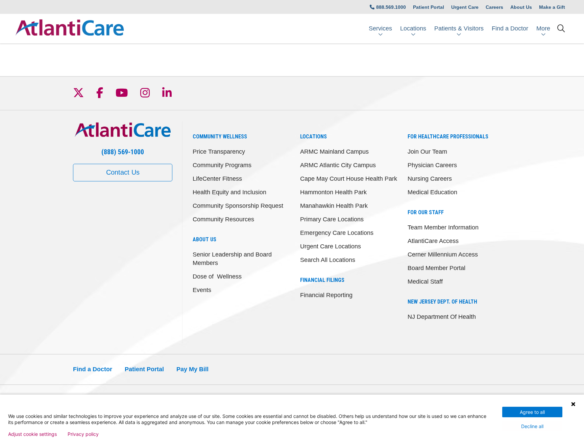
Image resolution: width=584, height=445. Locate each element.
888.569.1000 (391, 7)
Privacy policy (83, 434)
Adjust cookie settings (32, 434)
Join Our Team (427, 151)
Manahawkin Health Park (334, 205)
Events (202, 290)
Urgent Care (465, 7)
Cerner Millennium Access (443, 254)
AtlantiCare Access (433, 241)
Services (380, 28)
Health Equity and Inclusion (229, 192)
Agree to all (532, 412)
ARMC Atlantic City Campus (338, 165)
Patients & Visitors (459, 28)
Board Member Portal (436, 268)
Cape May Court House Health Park (348, 178)
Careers (494, 7)
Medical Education (432, 192)
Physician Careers (432, 165)
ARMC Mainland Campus (334, 151)
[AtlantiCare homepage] (70, 28)
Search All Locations (327, 260)
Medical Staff (425, 281)
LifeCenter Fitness (217, 178)
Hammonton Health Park (333, 192)
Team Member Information (443, 227)
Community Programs (222, 165)
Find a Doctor (510, 28)
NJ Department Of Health (442, 316)
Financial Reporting (326, 295)
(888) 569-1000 (122, 152)
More (543, 28)
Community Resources (223, 219)
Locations (413, 28)
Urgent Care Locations (330, 246)
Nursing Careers (430, 178)
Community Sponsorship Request (238, 205)
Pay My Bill (192, 369)
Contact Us (123, 172)
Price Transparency (219, 151)
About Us (521, 7)
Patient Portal (428, 7)
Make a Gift (552, 7)
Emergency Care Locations (336, 232)
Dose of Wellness (217, 276)
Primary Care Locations (332, 219)
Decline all (532, 426)
